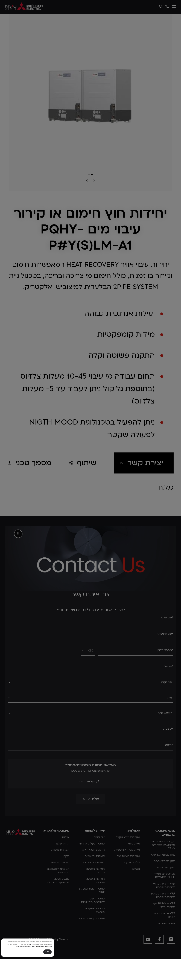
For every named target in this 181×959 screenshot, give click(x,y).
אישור (47, 952)
